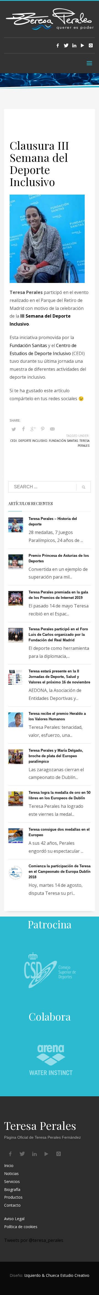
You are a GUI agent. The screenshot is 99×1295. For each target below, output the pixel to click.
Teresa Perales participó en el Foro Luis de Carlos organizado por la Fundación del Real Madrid (58, 634)
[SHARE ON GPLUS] (33, 429)
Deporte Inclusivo (32, 441)
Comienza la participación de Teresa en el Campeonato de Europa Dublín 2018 (59, 871)
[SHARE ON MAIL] (52, 429)
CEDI (13, 441)
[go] (83, 487)
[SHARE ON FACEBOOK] (23, 429)
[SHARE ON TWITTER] (14, 429)
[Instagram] (91, 45)
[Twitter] (66, 45)
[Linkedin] (74, 45)
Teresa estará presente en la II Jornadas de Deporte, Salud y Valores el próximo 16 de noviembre (59, 676)
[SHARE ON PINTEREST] (42, 429)
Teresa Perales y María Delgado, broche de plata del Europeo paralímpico (56, 756)
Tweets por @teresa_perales (33, 1240)
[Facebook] (58, 45)
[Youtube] (82, 45)
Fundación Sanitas (28, 345)
